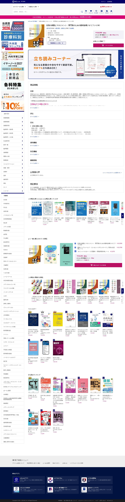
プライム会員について (18, 463)
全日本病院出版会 (8, 280)
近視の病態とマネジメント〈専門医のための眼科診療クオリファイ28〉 (96, 244)
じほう (5, 296)
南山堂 (5, 222)
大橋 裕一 (63, 28)
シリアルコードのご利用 (76, 463)
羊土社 (5, 207)
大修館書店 (6, 438)
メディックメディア (8, 407)
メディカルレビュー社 (9, 284)
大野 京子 (48, 28)
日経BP (5, 257)
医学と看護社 (7, 370)
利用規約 (60, 500)
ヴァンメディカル (8, 307)
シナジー (5, 346)
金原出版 (5, 211)
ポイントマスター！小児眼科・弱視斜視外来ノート (93, 251)
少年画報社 (6, 315)
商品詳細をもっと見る (56, 43)
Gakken (5, 249)
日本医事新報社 (7, 219)
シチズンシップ (7, 430)
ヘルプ (96, 500)
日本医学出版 (7, 426)
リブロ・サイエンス (8, 342)
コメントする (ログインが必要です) (112, 172)
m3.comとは (110, 500)
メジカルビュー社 (8, 215)
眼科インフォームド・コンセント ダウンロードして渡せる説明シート (96, 248)
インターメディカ (8, 292)
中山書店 (5, 238)
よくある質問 (46, 463)
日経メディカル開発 (8, 338)
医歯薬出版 (6, 230)
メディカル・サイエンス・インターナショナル (12, 382)
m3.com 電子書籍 (32, 21)
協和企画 (5, 299)
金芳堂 (5, 234)
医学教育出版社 (7, 353)
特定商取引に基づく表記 (33, 463)
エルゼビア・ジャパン (9, 322)
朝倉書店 (5, 403)
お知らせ (64, 463)
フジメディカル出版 (8, 288)
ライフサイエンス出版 (9, 326)
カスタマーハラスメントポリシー (86, 500)
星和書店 (5, 411)
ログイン (103, 1)
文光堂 (5, 199)
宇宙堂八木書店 (7, 349)
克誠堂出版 (6, 246)
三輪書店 (5, 265)
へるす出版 (6, 272)
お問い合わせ (102, 500)
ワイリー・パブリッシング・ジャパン (12, 365)
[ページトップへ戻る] (120, 499)
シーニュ (5, 334)
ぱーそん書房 (7, 390)
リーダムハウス (7, 319)
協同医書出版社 (7, 422)
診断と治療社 (7, 303)
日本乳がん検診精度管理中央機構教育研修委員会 (12, 399)
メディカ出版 (7, 226)
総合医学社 (6, 242)
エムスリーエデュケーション (11, 311)
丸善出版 (5, 269)
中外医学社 (6, 203)
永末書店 (5, 394)
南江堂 (5, 361)
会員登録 (109, 1)
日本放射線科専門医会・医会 (11, 415)
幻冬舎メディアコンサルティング (12, 386)
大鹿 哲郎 (57, 28)
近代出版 (5, 418)
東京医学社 (6, 378)
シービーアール (7, 276)
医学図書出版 (7, 330)
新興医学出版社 (7, 253)
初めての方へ (56, 463)
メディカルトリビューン (10, 434)
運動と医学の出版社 (8, 441)
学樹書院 (5, 374)
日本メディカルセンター (10, 261)
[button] (122, 215)
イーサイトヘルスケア (9, 357)
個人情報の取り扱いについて (70, 500)
